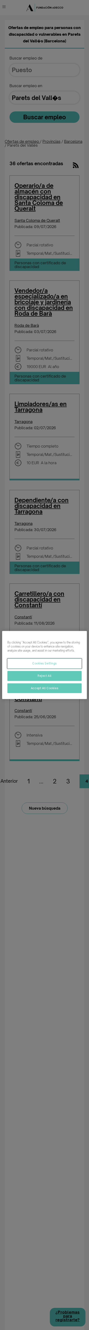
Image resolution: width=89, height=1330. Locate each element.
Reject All (44, 675)
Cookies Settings (44, 663)
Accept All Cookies (44, 688)
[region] (44, 665)
